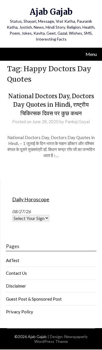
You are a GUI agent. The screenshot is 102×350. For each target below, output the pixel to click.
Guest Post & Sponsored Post (34, 298)
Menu (91, 54)
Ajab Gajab (51, 12)
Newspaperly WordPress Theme (61, 339)
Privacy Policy (19, 311)
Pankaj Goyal (77, 121)
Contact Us (16, 273)
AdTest (12, 260)
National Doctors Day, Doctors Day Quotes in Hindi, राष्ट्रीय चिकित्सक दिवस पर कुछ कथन (51, 105)
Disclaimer (16, 285)
